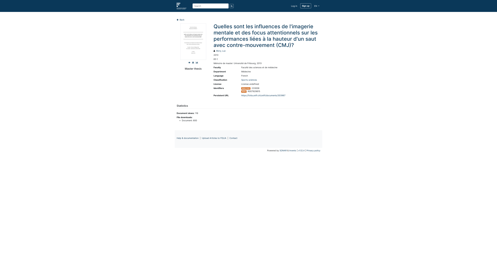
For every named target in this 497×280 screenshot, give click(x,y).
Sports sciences (249, 80)
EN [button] (316, 6)
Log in (294, 6)
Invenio (292, 150)
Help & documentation (188, 138)
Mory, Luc (221, 51)
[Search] (232, 6)
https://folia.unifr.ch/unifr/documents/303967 (263, 95)
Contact (233, 138)
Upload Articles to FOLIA (214, 138)
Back (181, 19)
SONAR (283, 150)
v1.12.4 (301, 150)
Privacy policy (313, 150)
